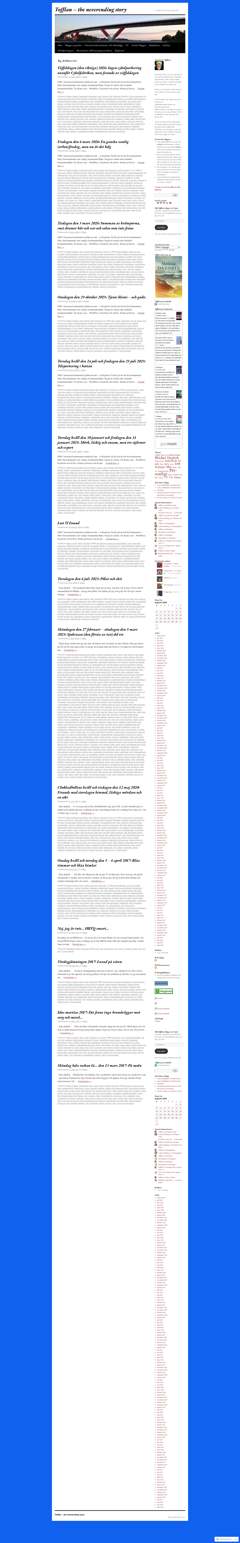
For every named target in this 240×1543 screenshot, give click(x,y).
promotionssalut (105, 500)
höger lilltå (125, 697)
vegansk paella (138, 915)
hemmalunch (75, 188)
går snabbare (137, 261)
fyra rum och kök (103, 482)
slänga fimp (125, 749)
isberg (117, 333)
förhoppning (105, 1042)
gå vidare (136, 1042)
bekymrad (61, 890)
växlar (76, 774)
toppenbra (77, 999)
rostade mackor (106, 203)
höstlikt (84, 109)
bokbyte (74, 101)
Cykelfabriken (99, 101)
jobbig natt (70, 114)
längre (81, 1047)
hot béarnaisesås (104, 404)
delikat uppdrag (115, 890)
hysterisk (61, 832)
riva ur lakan (90, 203)
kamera (116, 989)
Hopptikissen (109, 109)
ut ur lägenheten (87, 769)
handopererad (74, 697)
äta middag (79, 820)
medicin (96, 724)
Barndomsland (63, 472)
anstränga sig (79, 1088)
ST (144, 949)
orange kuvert (132, 732)
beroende (86, 546)
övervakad (116, 175)
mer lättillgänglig (115, 558)
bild (96, 669)
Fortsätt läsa (112, 463)
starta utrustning (125, 126)
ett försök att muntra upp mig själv (106, 180)
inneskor (111, 266)
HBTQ (90, 170)
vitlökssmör (98, 427)
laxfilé (87, 492)
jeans (137, 404)
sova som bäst (93, 126)
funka (105, 987)
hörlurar (141, 697)
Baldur (139, 321)
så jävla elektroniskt (65, 747)
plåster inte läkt (105, 737)
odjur (84, 732)
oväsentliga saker (123, 274)
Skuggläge (111, 749)
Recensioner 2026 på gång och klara (94, 50)
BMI (85, 672)
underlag (140, 129)
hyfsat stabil (90, 487)
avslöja (131, 251)
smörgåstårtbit (132, 419)
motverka (68, 198)
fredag (121, 183)
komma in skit (107, 709)
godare (75, 264)
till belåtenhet (115, 764)
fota (98, 106)
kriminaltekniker (117, 114)
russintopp (94, 744)
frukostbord (128, 183)
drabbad (75, 548)
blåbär (86, 394)
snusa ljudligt (63, 754)
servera (101, 502)
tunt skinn (122, 767)
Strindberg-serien (123, 759)
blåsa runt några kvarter (66, 672)
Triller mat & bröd (93, 507)
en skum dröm (99, 399)
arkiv (89, 601)
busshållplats (63, 326)
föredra (135, 326)
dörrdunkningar (136, 822)
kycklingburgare (85, 712)
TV (131, 170)
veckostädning (71, 850)
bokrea (97, 672)
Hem (60, 45)
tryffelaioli (108, 767)
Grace (105, 402)
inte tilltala (70, 556)
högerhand (133, 697)
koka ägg (83, 709)
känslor (118, 556)
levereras (95, 193)
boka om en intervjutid (97, 178)
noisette (87, 497)
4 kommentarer (69, 512)
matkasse (122, 722)
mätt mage (86, 195)
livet (65, 611)
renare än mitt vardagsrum (89, 840)
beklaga (78, 546)
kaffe (108, 190)
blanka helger (127, 472)
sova (70, 422)
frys (64, 402)
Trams (105, 251)
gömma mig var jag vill (132, 482)
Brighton (92, 394)
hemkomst (76, 699)
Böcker (69, 96)
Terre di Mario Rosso (130, 208)
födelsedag (83, 987)
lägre (139, 712)
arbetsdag (105, 470)
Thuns (83, 424)
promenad (131, 121)
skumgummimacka (94, 279)
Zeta (59, 918)
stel (142, 757)
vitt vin (73, 213)
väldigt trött (87, 772)
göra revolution (95, 606)
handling (116, 553)
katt (83, 609)
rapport (60, 276)
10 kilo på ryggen (131, 389)
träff (113, 913)
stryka (133, 759)
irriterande (90, 989)
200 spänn (93, 657)
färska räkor (107, 684)
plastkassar (125, 994)
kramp (96, 609)
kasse (70, 707)
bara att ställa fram (123, 392)
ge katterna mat (108, 606)
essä (129, 548)
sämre (123, 744)
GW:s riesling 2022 (79, 485)
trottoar (101, 767)
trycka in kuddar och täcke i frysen (70, 210)
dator (132, 677)
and (129, 543)
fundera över (101, 261)
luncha (66, 719)
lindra (102, 193)
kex (120, 707)
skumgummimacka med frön (89, 343)
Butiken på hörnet (71, 475)
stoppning (106, 759)
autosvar (108, 601)
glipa (139, 692)
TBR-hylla (117, 208)
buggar (107, 984)
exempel (135, 548)
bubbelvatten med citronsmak (123, 674)
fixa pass (120, 1042)
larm (135, 712)
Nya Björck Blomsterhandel (106, 198)
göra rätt (105, 692)
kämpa (138, 989)
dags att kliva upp (118, 394)
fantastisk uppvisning (102, 825)
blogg (96, 1040)
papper (124, 837)
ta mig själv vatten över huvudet (125, 1052)
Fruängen (78, 689)
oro (67, 734)
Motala (96, 414)
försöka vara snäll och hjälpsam (113, 259)
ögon (90, 175)
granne (60, 694)
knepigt (98, 336)
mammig (82, 722)
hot (83, 487)
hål (91, 185)
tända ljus (130, 505)
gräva (66, 694)
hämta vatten (76, 109)
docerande (67, 548)
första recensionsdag (100, 183)
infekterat (80, 702)
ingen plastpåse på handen (118, 702)
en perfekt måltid (87, 399)
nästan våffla (129, 119)
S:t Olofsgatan (117, 203)
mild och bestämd (64, 903)
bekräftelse (99, 472)
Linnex (138, 492)
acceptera (117, 982)
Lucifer (70, 611)
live (142, 835)
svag (112, 762)
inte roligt (91, 704)
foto (116, 183)
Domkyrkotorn (63, 825)
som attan (109, 754)
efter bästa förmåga (116, 682)
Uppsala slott (115, 348)
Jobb (99, 96)
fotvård (60, 482)
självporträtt (84, 205)
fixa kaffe (124, 399)
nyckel (72, 732)
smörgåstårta (121, 205)
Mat (110, 96)
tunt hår (74, 284)
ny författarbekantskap (131, 558)
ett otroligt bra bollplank (93, 893)
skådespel (66, 842)
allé (59, 601)
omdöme (101, 497)
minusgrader (62, 727)
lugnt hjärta (71, 412)
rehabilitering (93, 742)
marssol (94, 722)
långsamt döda (92, 900)
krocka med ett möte (131, 114)
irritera (97, 704)
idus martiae (106, 1045)
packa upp (65, 341)
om (88, 732)
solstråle (102, 754)
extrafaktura (100, 604)
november (85, 994)
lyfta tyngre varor (104, 719)
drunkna (65, 604)
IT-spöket (115, 898)
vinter (114, 774)
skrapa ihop (115, 419)
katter (79, 707)
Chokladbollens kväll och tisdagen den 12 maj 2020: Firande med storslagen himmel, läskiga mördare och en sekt (100, 792)
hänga (122, 606)
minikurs (109, 611)
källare (96, 707)
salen (118, 744)
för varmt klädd (122, 684)
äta (135, 321)
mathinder (120, 900)
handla (116, 402)
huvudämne (138, 830)
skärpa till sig (62, 279)
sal (86, 276)
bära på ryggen (112, 667)
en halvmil (89, 104)
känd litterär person (135, 832)
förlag (89, 183)
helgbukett (66, 188)
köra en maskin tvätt (101, 407)
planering (98, 561)
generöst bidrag (136, 827)
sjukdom (141, 276)
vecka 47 (69, 351)
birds (62, 822)
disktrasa (94, 679)
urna (123, 507)
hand (122, 694)
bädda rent (131, 175)
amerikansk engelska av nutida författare (112, 543)
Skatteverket (82, 997)
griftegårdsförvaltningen (86, 1045)
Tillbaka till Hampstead (94, 424)
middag (88, 338)
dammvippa (125, 677)
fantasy (120, 104)
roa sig (90, 502)
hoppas (123, 553)
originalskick (99, 905)
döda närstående (127, 546)
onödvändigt (101, 732)
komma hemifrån (94, 709)
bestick (66, 669)
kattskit (90, 707)
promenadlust (113, 739)
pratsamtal (68, 997)
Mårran (86, 495)
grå (109, 987)
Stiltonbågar (86, 759)
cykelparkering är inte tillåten (116, 101)
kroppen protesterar (106, 609)
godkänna (72, 1045)
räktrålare (141, 739)
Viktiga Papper (63, 1002)
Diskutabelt (83, 96)
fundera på (111, 261)
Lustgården (74, 719)
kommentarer (62, 492)
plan (96, 500)
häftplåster (84, 697)
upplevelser (86, 566)
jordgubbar (102, 190)
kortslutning (88, 409)
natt (138, 727)
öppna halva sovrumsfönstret (85, 392)
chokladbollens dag (108, 822)
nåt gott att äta (105, 414)
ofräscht (94, 497)
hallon (110, 402)
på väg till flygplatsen (73, 417)
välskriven (102, 566)
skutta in (105, 279)
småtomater (97, 752)
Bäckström (117, 820)
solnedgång (93, 754)
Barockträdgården (81, 323)
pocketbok (134, 994)
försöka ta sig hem (64, 106)
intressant (79, 556)
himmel (76, 898)
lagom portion (113, 712)
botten (89, 890)
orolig (71, 734)
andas (118, 321)
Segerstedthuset (131, 276)
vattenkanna (139, 769)
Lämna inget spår (104, 116)
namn (114, 837)
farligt (130, 326)
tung (66, 915)
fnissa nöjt (138, 480)
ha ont (101, 694)
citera (118, 822)
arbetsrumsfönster (80, 173)
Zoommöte (80, 213)
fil (109, 183)
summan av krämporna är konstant (71, 281)
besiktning (69, 1040)
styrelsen (81, 762)
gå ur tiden (107, 551)
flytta (112, 183)
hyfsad (82, 898)
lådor (104, 714)
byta (64, 677)
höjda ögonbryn (127, 485)
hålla (107, 697)
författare (72, 551)
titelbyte (119, 129)
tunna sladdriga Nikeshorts (131, 424)
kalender (106, 832)
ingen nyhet (77, 111)
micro (115, 724)
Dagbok (75, 96)
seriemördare (95, 747)
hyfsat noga (119, 699)
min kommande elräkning (100, 195)
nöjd (130, 903)
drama (119, 254)
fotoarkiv (121, 604)
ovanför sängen (94, 734)
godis (60, 331)
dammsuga (115, 677)
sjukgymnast (66, 124)
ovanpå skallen (114, 905)
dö (120, 546)
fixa (109, 399)
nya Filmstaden (63, 732)
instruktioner (106, 898)
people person (68, 500)
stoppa (87, 845)
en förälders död (96, 548)
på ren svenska (136, 274)
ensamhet (69, 684)
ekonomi (61, 987)
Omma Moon (128, 198)
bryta (133, 601)
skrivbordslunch (124, 124)
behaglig (93, 1088)
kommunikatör (97, 114)
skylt (132, 124)
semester (94, 419)
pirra (92, 500)
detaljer (138, 546)
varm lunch (118, 915)
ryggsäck (138, 417)
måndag (73, 119)
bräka (137, 672)
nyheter (78, 732)
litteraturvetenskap (133, 835)
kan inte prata (89, 490)
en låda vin (129, 178)
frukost (92, 261)
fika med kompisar (115, 687)
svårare (97, 563)
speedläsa (104, 126)
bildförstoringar (71, 890)
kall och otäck (78, 490)
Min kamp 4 (126, 992)
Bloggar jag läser (73, 45)
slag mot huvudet (107, 343)
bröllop (102, 546)
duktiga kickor (81, 825)
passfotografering (64, 908)
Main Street (80, 412)
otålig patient (82, 734)
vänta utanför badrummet (132, 772)
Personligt (117, 96)
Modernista (101, 119)
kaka (100, 832)
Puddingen (130, 341)
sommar (127, 754)
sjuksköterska (124, 747)
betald (128, 601)
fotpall (127, 687)
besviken (125, 820)
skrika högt (96, 749)
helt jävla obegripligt (137, 606)
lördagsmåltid (63, 717)
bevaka (88, 1040)
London (143, 193)
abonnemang (108, 982)
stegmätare (141, 279)
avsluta (122, 470)
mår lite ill (80, 119)
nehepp (121, 949)
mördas (123, 1047)
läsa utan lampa (116, 269)
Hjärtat (110, 264)
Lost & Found (68, 523)
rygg (95, 502)
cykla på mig (84, 254)
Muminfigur (79, 497)
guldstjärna (83, 830)
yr (117, 351)
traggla (60, 1055)
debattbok (69, 679)
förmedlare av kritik (65, 895)
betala (86, 669)
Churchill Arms (79, 677)
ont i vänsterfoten (124, 338)
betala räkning (78, 1040)
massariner (102, 722)
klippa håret (67, 269)
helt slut (117, 331)
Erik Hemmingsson (81, 684)
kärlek (134, 898)
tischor (136, 764)
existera (142, 548)
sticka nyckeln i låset (73, 759)
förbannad (132, 825)
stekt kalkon (77, 422)
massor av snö (112, 722)
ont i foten (137, 198)
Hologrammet (118, 264)
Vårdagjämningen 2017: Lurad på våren (90, 961)
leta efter (77, 558)
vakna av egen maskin (117, 769)
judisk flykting (97, 556)
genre (127, 551)
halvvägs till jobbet (88, 331)
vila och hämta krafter (97, 774)
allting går (138, 657)
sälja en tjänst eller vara (115, 276)
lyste (113, 719)
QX (135, 739)
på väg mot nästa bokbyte (106, 341)
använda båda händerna (67, 662)
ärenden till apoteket (136, 662)
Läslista (166, 45)
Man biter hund (63, 119)
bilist (100, 669)
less (89, 193)
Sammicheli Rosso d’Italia (72, 419)
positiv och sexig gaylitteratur (87, 908)
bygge (60, 677)
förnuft (113, 1042)
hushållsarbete (128, 830)
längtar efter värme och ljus (108, 492)
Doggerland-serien (118, 679)
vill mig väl (109, 510)
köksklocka (139, 266)
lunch (141, 116)
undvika (107, 348)
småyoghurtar (108, 752)
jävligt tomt (87, 556)
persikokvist (85, 500)
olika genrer (86, 121)
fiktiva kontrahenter (75, 827)
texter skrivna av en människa (104, 129)
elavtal (127, 682)
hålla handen (115, 697)
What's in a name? (95, 850)
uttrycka (98, 1055)
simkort (81, 614)
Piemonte (117, 200)
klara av (139, 707)
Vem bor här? (83, 850)
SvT (110, 1052)
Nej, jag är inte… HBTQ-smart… (83, 928)
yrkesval (106, 850)
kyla (93, 712)
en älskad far (84, 548)
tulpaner (87, 210)
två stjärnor (135, 767)
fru (101, 551)
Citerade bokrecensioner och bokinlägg (104, 45)
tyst (114, 847)
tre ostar (117, 424)
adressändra (127, 982)
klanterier (126, 707)
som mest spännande (79, 126)
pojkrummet (62, 840)
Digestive (115, 397)
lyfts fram (72, 837)
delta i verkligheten (112, 475)
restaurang (103, 742)
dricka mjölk (80, 326)
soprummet (97, 505)
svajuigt (115, 346)
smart (140, 949)
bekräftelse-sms (130, 667)
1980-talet (61, 392)
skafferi (75, 124)
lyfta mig (131, 269)
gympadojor (91, 264)
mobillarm (92, 119)
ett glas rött (124, 180)
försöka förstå (63, 827)
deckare (114, 984)
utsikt (123, 348)
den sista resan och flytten (67, 477)
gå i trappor (69, 185)
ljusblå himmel (117, 193)
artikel (100, 99)
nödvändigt (103, 729)
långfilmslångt (138, 409)
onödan (91, 905)
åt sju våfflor (128, 99)
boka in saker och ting (123, 323)
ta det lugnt (124, 422)
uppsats (94, 566)
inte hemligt (130, 266)
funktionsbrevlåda (64, 606)
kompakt (61, 558)
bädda (123, 175)
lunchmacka (103, 900)
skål (130, 1050)
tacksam (70, 764)
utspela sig (79, 427)
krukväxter (79, 992)
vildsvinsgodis (79, 351)
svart (122, 762)
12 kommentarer (67, 951)
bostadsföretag (83, 101)
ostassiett (124, 414)
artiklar (94, 601)
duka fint (112, 477)
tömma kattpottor (91, 764)
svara (135, 614)
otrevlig (87, 200)
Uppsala (83, 915)
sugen (88, 762)
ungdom (119, 847)
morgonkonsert (105, 837)
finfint (90, 987)
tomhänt (61, 767)
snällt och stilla (80, 842)
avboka (120, 99)
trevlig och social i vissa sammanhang (72, 507)
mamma (61, 722)
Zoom (112, 850)
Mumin (71, 497)
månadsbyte (62, 338)
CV (127, 45)
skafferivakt (62, 749)
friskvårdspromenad (75, 482)
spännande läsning (96, 757)
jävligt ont (111, 704)
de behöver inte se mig (95, 475)
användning (65, 601)
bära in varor (101, 667)
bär (131, 392)
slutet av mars (87, 752)
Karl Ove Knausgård (127, 989)
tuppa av (80, 348)
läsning (70, 714)
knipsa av (65, 709)
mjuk (97, 837)
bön (62, 1040)
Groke (69, 485)
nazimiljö (77, 994)
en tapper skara (74, 604)
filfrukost (93, 106)
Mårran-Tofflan (95, 495)
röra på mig (74, 742)
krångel (72, 992)
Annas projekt (127, 817)
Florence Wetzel (83, 551)
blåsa (141, 669)
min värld (136, 495)
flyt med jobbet (127, 480)
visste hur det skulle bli (122, 510)
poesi (117, 121)
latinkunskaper (99, 269)
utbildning (61, 850)
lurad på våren (96, 992)
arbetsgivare (93, 662)
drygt (94, 682)
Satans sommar (99, 276)
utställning (98, 769)
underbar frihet (66, 769)
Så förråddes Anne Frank (136, 744)
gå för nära (83, 692)
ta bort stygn (140, 762)
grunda (85, 694)
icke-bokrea (71, 702)
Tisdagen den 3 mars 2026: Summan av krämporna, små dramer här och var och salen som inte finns (99, 225)
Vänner (113, 389)
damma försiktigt (104, 677)
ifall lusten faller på (125, 487)
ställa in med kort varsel (89, 346)
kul (73, 1047)
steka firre (111, 505)
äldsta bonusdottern (75, 984)
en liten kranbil (83, 256)
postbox (123, 121)
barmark (83, 667)
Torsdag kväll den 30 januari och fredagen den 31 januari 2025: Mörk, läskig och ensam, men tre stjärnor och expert (102, 442)
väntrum (61, 774)
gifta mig (61, 553)
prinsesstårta (90, 739)
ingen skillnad (76, 704)
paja (122, 905)
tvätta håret (62, 427)
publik (129, 200)
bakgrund (94, 820)
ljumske (70, 495)
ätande (111, 888)
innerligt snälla (66, 490)
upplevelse (127, 847)
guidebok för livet (105, 553)
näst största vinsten (123, 271)
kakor (60, 707)
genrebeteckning (136, 551)
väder (67, 131)
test (91, 129)
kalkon (64, 707)
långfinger (114, 714)
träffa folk (87, 767)
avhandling (62, 546)
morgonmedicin (87, 414)
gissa (60, 264)
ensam (104, 104)
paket (92, 994)
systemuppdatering (82, 129)
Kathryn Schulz (109, 556)
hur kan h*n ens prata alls (77, 266)
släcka (123, 419)
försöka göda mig (64, 687)
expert (97, 949)
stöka (104, 505)
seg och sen (66, 205)
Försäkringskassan (136, 684)
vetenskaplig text (101, 131)
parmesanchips (106, 734)
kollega (60, 1047)
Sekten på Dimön (135, 840)
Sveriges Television (95, 1052)
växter (74, 510)
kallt (112, 190)
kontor (72, 900)
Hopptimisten (120, 109)
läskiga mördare (115, 835)
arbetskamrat (82, 601)
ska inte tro (131, 502)
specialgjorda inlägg (117, 279)
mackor (135, 719)
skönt (100, 124)
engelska (97, 104)
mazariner (88, 724)
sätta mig (61, 343)
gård (99, 692)
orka (133, 338)
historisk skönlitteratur (96, 109)
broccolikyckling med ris (67, 674)
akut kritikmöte (120, 885)
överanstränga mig (99, 664)
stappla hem (113, 126)
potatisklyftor (95, 417)
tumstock (94, 847)
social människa (74, 754)
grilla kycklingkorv (73, 331)
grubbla (115, 987)
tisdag (130, 281)
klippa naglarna (127, 407)
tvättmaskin (108, 847)
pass (65, 1050)
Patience (61, 417)
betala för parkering (137, 820)
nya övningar (67, 121)
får (58, 551)
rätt (59, 742)
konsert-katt (83, 835)
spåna (109, 842)
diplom (80, 477)
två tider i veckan (129, 129)
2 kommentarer (125, 351)
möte (114, 495)
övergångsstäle (112, 664)
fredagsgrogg (68, 689)
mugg (133, 727)
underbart (77, 769)
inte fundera (120, 266)
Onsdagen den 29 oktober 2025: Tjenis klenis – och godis (102, 297)
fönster (137, 104)
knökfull (137, 407)
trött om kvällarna (64, 348)
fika (120, 480)
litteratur (135, 116)
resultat (130, 742)
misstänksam (62, 994)
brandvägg (103, 1040)
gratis (64, 830)
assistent (101, 601)
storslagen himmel (98, 845)
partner (91, 561)
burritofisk (139, 674)
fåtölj (109, 480)
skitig (90, 749)
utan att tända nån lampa (121, 210)
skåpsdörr (68, 343)
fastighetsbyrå (129, 104)
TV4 (70, 1055)
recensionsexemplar (68, 203)
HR (98, 699)
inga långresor (90, 702)
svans (117, 762)
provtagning (128, 739)
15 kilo (141, 389)
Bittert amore (76, 178)
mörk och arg (106, 495)
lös (82, 717)
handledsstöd (63, 697)
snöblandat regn (139, 752)
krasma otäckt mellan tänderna (105, 409)
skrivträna (82, 279)
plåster (96, 737)
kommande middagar (65, 409)
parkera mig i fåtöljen (137, 414)
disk (121, 397)
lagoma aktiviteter (125, 712)
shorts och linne (104, 419)
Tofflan (84, 77)
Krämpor (105, 96)
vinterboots (121, 774)
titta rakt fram (139, 346)
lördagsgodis (133, 714)
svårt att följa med (107, 563)
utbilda (135, 847)
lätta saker (87, 714)
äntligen (125, 662)
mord (129, 1047)
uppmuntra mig (105, 210)
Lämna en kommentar (117, 131)
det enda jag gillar (96, 254)
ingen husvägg (90, 333)
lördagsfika (123, 714)
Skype (106, 997)
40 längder (121, 599)
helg (59, 188)
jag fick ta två (125, 333)
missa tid (75, 903)
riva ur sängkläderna (79, 502)
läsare (71, 558)
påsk (110, 994)
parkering (104, 994)
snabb (116, 752)
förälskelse (64, 551)
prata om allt (133, 737)
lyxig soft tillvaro (126, 719)
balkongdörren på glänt (106, 392)
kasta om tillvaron (117, 832)
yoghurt (73, 777)
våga (91, 427)
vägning (79, 772)
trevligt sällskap (121, 913)
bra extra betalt (70, 822)
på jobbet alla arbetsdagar (86, 341)
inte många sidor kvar (91, 111)
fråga (139, 687)
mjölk (81, 903)
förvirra (85, 895)
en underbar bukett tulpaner (74, 180)
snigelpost (129, 997)
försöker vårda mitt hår (134, 259)
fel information (111, 604)
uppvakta (96, 999)
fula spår (93, 482)
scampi (79, 747)
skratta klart (107, 124)
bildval (118, 472)
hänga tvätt (137, 402)
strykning (61, 913)
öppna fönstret (98, 175)
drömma (72, 825)
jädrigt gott (61, 114)
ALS (127, 885)
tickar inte (123, 281)
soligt (128, 205)
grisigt (79, 694)
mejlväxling (141, 900)
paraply (120, 611)
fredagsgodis (88, 328)
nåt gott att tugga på (90, 729)
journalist (78, 114)
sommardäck (62, 1052)
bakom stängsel (139, 99)
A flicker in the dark (115, 657)
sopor (133, 754)
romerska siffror (78, 276)
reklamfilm (68, 276)
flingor (130, 399)
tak (75, 764)
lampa (84, 900)
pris (97, 739)
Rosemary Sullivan (82, 744)
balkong (115, 601)
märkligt (106, 558)
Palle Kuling (129, 905)
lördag (73, 193)
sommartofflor (73, 1052)
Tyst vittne (70, 427)
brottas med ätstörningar (85, 674)
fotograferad (85, 261)
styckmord (68, 762)
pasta (74, 908)
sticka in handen (133, 910)
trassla (66, 1055)
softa (124, 614)
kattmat (84, 707)
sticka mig (61, 759)
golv (64, 331)
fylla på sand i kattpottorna (105, 689)
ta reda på (133, 422)
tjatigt (142, 764)
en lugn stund (91, 326)
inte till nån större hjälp (124, 111)
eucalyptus (133, 180)
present (71, 1050)
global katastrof (82, 553)
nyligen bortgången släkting (77, 905)
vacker (102, 915)
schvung (85, 747)
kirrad (116, 490)
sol (87, 754)
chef (59, 604)
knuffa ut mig (74, 709)
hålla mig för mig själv (112, 485)
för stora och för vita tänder (75, 259)
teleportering (71, 424)
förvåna (115, 480)
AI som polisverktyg (136, 96)
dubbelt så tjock (133, 984)
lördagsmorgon (74, 717)
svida (133, 845)
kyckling (75, 712)
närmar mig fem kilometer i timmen (102, 271)
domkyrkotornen (110, 254)
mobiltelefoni (83, 271)
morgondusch (63, 497)
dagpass (94, 677)
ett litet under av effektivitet (74, 893)
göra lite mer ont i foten (122, 106)
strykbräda (140, 759)
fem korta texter (77, 106)
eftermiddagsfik (134, 397)
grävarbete (62, 485)
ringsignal (121, 908)
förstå (80, 895)
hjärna (98, 1045)
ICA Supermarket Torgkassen (133, 188)
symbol (117, 563)
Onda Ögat (92, 274)
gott (143, 692)
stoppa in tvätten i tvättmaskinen (75, 208)
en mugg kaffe (102, 326)
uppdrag (76, 915)
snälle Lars (69, 346)
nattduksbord (62, 729)
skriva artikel (62, 505)
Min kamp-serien (137, 992)
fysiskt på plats (83, 606)
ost (75, 734)
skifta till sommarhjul (95, 997)
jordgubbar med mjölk (66, 407)
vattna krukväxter (132, 507)
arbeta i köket (82, 662)
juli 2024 (78, 407)
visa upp (137, 774)
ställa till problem (64, 845)
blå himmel (121, 669)
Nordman (133, 729)
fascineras (114, 825)
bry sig (97, 674)
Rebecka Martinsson (82, 1050)
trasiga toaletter (77, 767)
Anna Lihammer (138, 982)
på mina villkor (131, 497)
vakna (105, 769)
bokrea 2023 (106, 672)
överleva (108, 175)
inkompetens (81, 989)
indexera (61, 190)
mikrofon (117, 992)
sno (135, 997)
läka (143, 712)
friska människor (100, 328)
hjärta (66, 989)
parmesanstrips (119, 734)
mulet (92, 903)
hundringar (105, 699)
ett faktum (89, 180)
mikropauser (127, 495)
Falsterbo (103, 480)
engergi (60, 893)
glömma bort (132, 692)
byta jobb (82, 475)
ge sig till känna (118, 551)
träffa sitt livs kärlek (68, 566)
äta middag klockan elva (72, 664)
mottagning (119, 119)
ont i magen (69, 200)
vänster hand (107, 772)
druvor (89, 682)
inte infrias (115, 1045)
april (59, 984)
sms (139, 419)
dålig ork (71, 326)
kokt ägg (126, 190)
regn (59, 124)
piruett (124, 200)
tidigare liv (106, 764)
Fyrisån (74, 606)
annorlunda (92, 99)
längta (60, 714)
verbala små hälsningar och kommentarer (122, 566)
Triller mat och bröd (83, 847)
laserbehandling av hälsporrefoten (84, 116)
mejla (103, 611)
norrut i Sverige (89, 198)
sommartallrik (63, 422)
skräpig (143, 502)
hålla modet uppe (100, 185)
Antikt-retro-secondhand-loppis (78, 467)
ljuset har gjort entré (131, 193)
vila (127, 616)
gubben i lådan (72, 830)
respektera (81, 203)
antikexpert (86, 470)
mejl (86, 119)
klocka (140, 898)
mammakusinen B (71, 722)
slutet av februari (75, 752)
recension (139, 121)
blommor (85, 178)
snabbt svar (124, 752)
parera (72, 341)
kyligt (98, 712)
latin (77, 1047)
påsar (110, 200)
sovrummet (67, 757)
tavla (78, 764)
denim (72, 397)
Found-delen (94, 551)
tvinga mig (94, 210)
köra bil (76, 336)
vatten (86, 427)
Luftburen (77, 611)
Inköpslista (154, 45)
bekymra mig (109, 323)
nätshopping (77, 198)
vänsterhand (117, 772)
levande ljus (126, 116)
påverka (74, 737)
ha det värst (62, 898)
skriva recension (95, 205)
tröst (93, 767)
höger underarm (111, 830)
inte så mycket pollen (107, 111)
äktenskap (71, 546)
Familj (74, 543)
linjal (124, 835)
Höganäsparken (114, 185)
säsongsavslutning (79, 910)
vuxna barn (98, 351)
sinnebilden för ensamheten (115, 502)
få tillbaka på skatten (78, 183)
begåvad (139, 175)
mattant (60, 724)
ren (77, 840)
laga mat (104, 712)
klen (81, 336)
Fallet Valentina (93, 480)
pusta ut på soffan (112, 417)
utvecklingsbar (107, 616)
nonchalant (137, 903)
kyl (127, 409)
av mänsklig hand (110, 99)
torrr (70, 847)
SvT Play (104, 422)
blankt (114, 669)
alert (113, 321)
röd (62, 742)
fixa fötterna (115, 399)
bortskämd (130, 672)
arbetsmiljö (125, 321)
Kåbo (102, 707)
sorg (70, 563)
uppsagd (89, 999)
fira (84, 827)
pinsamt (128, 949)
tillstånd (93, 913)
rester (125, 742)
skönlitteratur (93, 124)
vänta (129, 915)
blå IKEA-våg (78, 394)
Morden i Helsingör (73, 414)
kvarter (60, 712)
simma (103, 747)
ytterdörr (79, 777)
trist (83, 999)
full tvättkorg (111, 328)
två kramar (82, 284)
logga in (118, 717)
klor (144, 1045)
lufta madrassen (64, 195)
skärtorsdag (82, 124)
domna (83, 682)
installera (97, 898)
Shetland (75, 205)
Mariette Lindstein (83, 837)
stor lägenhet (120, 505)
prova (103, 417)
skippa (75, 343)
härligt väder (123, 987)
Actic (136, 599)
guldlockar (83, 264)
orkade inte (116, 414)
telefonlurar (81, 913)
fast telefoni (107, 893)
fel (103, 687)
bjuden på (107, 669)
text (59, 566)
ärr (58, 664)
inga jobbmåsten (71, 190)
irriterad (104, 704)
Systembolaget (113, 422)
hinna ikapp (85, 188)
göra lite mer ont (106, 106)
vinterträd (129, 774)
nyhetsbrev (62, 905)
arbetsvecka (114, 470)
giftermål (68, 553)
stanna (76, 346)
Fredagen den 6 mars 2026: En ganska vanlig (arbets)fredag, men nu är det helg (93, 144)
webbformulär (75, 619)
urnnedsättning (93, 915)
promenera (121, 341)
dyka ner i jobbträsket (129, 1040)
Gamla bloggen (138, 45)
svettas (105, 1052)
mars (88, 722)
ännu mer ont (73, 175)
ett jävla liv (134, 477)
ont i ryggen (79, 200)
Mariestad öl (90, 412)
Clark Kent (125, 822)
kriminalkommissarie (96, 835)
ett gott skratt (112, 104)
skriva (115, 124)
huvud (112, 699)
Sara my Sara (117, 561)
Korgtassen (134, 190)
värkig (70, 774)
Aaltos (125, 657)
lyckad (95, 719)
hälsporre (66, 109)
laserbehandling (64, 116)
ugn (101, 348)
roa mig (71, 744)
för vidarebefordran (135, 893)
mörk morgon (73, 338)
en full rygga (135, 682)
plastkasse (86, 417)
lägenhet (93, 492)
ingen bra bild (67, 111)
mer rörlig (108, 724)
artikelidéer (100, 173)
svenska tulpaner (94, 208)
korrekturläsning (79, 269)
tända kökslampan (91, 281)
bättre (121, 667)
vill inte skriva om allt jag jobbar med (77, 286)
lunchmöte (98, 1047)
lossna (135, 717)
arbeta (73, 601)
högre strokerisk (101, 331)
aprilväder (85, 888)
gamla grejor (62, 692)
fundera (91, 689)
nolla (127, 729)
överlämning (137, 888)
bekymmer (141, 667)
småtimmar (104, 910)
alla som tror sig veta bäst (77, 99)
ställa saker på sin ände (134, 842)
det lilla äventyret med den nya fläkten (96, 397)
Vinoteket (66, 213)
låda (99, 714)
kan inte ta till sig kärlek (104, 490)
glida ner (140, 328)
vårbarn (127, 999)
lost (89, 558)
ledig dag (79, 193)
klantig (132, 707)
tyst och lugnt (94, 348)
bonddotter (95, 546)
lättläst (94, 714)
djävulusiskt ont (104, 679)
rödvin (134, 200)
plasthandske (88, 737)
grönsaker (72, 694)
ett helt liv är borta (71, 987)
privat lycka (107, 561)
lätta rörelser (78, 714)
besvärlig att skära (76, 669)
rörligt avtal (83, 742)
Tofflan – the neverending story (91, 9)
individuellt (131, 553)
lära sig (114, 116)
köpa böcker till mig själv (131, 556)
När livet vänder (113, 903)
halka (117, 694)
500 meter (130, 599)
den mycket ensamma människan (132, 475)
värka (123, 284)
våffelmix (73, 131)
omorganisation (81, 274)
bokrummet (116, 672)
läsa (119, 116)
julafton (109, 989)
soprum (134, 205)
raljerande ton (111, 908)
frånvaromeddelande (132, 604)
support (129, 614)
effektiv (106, 682)
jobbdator (93, 190)
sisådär (109, 747)
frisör (65, 482)
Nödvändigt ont (114, 729)
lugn (76, 495)
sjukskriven (134, 747)
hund (70, 333)
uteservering (96, 616)
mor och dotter (98, 727)
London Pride (127, 717)
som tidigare (118, 754)
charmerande (113, 546)
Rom (97, 203)
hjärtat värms (62, 609)
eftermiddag (62, 1042)
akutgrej (142, 599)
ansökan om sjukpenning (125, 659)
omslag (92, 732)
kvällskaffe (121, 409)
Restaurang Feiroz (115, 742)
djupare (111, 1040)
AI (127, 96)
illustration (89, 898)
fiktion (86, 106)
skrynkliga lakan (109, 205)
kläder (140, 1045)
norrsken (141, 729)
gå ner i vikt (92, 692)
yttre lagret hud (89, 777)
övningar (122, 664)
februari (98, 687)
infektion (81, 333)
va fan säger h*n (113, 284)
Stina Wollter (96, 759)
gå (77, 692)
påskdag (116, 994)
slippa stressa (63, 752)
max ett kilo (79, 724)
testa (71, 999)
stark (138, 757)
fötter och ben (63, 261)
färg (135, 256)
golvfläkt (99, 402)
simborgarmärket (71, 614)
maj (104, 1047)
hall (89, 830)
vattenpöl (61, 131)
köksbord (118, 190)
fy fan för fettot (72, 402)
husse (74, 333)
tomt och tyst (138, 281)
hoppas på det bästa (88, 699)
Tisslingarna (78, 616)
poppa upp (71, 840)
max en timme (69, 724)
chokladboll (95, 822)
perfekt (77, 500)
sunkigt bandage (97, 762)
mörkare (61, 271)
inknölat (72, 989)
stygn (75, 762)
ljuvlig (60, 837)
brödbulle (95, 890)
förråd (75, 895)
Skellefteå (83, 749)
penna (130, 837)
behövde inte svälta (65, 394)
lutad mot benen (86, 719)
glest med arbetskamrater (126, 328)
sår (74, 747)
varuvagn (129, 769)
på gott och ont (131, 734)
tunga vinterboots (64, 284)
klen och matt (89, 336)
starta (115, 842)
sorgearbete (77, 563)
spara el (75, 757)
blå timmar (82, 890)
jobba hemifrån (136, 333)
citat (91, 101)
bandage (76, 667)
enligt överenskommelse (117, 326)
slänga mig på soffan (123, 343)
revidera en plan (121, 1050)
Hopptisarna (130, 109)
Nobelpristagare (66, 50)
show (59, 842)
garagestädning (113, 827)
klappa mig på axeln (126, 490)
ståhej (140, 997)
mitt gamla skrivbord (99, 338)
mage (141, 719)
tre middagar (109, 424)
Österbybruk (112, 662)
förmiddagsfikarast (64, 328)
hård (102, 830)
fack (101, 949)
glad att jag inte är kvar (86, 402)
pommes (115, 737)
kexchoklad (87, 114)
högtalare (132, 987)
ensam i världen (73, 1042)
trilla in (73, 348)
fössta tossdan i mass (86, 687)
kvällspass (67, 712)
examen (90, 825)
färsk (125, 825)
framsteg (133, 687)
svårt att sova (130, 762)
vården (86, 774)
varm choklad (131, 348)
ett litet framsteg (95, 684)
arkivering (91, 173)
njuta (122, 729)
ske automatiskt (72, 749)
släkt (66, 563)
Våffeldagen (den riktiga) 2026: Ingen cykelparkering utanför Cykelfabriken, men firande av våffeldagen (100, 70)
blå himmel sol (91, 984)
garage (104, 827)
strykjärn (61, 762)
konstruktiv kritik (63, 900)
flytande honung (140, 399)
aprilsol (78, 888)
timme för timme (127, 764)
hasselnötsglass (126, 402)
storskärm (61, 999)
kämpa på (89, 609)
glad (64, 264)
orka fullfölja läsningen (73, 561)
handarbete (129, 694)
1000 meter (112, 599)
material (116, 1047)
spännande (83, 757)
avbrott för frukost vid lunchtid (116, 173)
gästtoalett (72, 692)
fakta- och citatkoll (79, 480)
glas (59, 830)
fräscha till (128, 1042)
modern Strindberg (85, 727)
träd (73, 847)
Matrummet (137, 722)
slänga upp (135, 749)
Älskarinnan (130, 470)
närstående (123, 903)
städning (121, 842)
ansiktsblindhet (67, 1088)
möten (67, 271)
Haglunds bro (109, 694)
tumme (115, 767)
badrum (87, 820)
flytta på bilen (92, 827)
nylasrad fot (77, 121)
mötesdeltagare (130, 900)
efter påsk (137, 890)
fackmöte (83, 1042)
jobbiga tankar (100, 989)
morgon (108, 727)
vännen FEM (97, 772)
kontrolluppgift (63, 992)
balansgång (131, 664)
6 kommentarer (101, 777)
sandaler (86, 419)
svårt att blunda (124, 845)
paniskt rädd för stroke (99, 200)
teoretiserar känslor (133, 563)
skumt (118, 749)
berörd (60, 669)
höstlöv (111, 331)
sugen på (108, 346)
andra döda (136, 543)
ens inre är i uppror (88, 604)
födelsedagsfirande (120, 893)
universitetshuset (92, 284)
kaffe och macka (125, 898)
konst (115, 709)
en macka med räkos (72, 399)
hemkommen (67, 699)
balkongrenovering (65, 667)
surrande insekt (112, 845)
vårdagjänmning (137, 999)
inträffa (76, 832)
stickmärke (80, 845)
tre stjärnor (142, 505)
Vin (133, 170)
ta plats (67, 616)
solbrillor (112, 910)
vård (80, 774)
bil (93, 669)
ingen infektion (101, 702)
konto (144, 989)
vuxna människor (109, 351)
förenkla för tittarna (93, 259)
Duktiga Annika (127, 890)
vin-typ (108, 774)
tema (123, 563)
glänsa (69, 264)
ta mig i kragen (107, 208)
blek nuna (80, 672)
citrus (88, 677)
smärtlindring (140, 124)
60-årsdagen (102, 657)
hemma (100, 264)
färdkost (141, 180)
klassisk (138, 490)
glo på (87, 185)
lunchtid (78, 195)
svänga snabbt (124, 346)
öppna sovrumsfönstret (123, 888)
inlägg (105, 266)
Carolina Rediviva (72, 254)
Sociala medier (123, 170)
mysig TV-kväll (100, 903)
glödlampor (131, 895)
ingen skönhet (96, 266)
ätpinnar (86, 664)
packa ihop (96, 121)
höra (138, 987)
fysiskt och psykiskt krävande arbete (128, 689)
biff (91, 669)
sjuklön (115, 747)
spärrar (104, 842)
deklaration (122, 984)
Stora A (71, 129)
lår (58, 412)
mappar (94, 611)
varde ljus (109, 915)
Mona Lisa (110, 119)
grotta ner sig (93, 553)
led (85, 717)
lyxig (117, 719)
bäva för (100, 323)
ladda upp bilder (121, 609)
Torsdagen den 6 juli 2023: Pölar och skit (90, 578)
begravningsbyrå (64, 101)
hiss (105, 264)
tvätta (86, 348)
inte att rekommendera (105, 333)
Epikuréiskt (92, 96)
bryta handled (106, 674)
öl (73, 392)
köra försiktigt (115, 407)
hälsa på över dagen (96, 697)
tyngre (78, 566)
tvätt (143, 424)
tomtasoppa (106, 913)
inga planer (69, 832)
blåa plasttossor (132, 669)
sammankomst (131, 908)
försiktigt (74, 687)
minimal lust (134, 195)
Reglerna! (119, 50)
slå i (141, 749)
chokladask (111, 178)
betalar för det (110, 472)
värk (66, 774)
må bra (105, 412)
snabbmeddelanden (117, 997)
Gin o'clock (113, 692)
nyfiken (119, 198)
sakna (113, 744)
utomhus (103, 284)
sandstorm (104, 840)
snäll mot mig (87, 505)
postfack (61, 997)
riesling (68, 502)
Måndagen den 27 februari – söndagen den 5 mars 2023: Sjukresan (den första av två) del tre (98, 632)
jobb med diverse (86, 832)
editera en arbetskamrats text (134, 254)
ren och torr (130, 417)
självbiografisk (128, 561)
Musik (121, 467)
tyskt (141, 767)
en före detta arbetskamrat (67, 256)
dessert (79, 397)
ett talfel (130, 256)
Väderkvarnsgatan (64, 510)
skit (86, 614)
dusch (125, 397)
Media (141, 654)
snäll (131, 752)
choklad (70, 677)
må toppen (137, 336)
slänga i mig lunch (95, 614)
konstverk (107, 114)
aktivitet (60, 470)
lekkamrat (91, 717)
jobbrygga (69, 336)
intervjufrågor (139, 111)
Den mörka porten (134, 101)
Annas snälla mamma (107, 659)
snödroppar (62, 126)
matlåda (99, 412)
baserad (109, 820)
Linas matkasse (101, 717)
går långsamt (127, 261)
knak (59, 709)
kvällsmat (89, 269)
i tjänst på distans (74, 609)
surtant (107, 762)
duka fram (120, 178)
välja (124, 915)
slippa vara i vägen (110, 614)
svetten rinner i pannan (91, 422)
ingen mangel (83, 190)
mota (113, 727)
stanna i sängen (130, 757)
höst (126, 606)
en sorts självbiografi (111, 548)
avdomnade (102, 662)
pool (126, 611)
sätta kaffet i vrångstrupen (118, 840)
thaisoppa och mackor (111, 281)
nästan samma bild (75, 729)
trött (143, 208)
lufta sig (60, 719)
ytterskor (95, 286)
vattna (121, 999)
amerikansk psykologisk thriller (80, 659)
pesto (80, 737)
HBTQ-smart (108, 949)
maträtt (129, 722)
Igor (89, 266)
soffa (69, 126)
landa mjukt (106, 336)
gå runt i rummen (116, 482)
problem (102, 908)
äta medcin (83, 175)
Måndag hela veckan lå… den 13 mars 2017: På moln (100, 1065)
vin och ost (89, 351)
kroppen (81, 492)
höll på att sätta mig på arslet (131, 185)
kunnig (78, 900)
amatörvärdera (76, 470)
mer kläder (120, 412)
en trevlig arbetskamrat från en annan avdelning (108, 256)
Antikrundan (96, 470)
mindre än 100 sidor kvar (120, 195)
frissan (108, 895)
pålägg (67, 737)
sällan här (138, 341)
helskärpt (67, 487)
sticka (73, 845)
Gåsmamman (117, 895)
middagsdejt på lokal (132, 724)
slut (98, 910)
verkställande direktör (86, 131)
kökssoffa (108, 707)
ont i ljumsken (110, 274)
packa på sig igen (107, 121)
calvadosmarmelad (104, 394)
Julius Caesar (125, 1045)
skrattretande (73, 279)
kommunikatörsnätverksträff (68, 835)
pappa (85, 561)
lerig (86, 193)
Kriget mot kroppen (134, 709)
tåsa (82, 764)
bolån (123, 672)
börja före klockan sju (86, 472)
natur (119, 837)
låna (108, 714)
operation (110, 732)
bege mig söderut (64, 178)
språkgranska (130, 279)
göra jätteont (125, 827)
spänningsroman (110, 757)
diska (86, 477)
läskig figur (127, 492)
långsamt (118, 336)
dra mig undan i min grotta (98, 477)
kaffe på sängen (139, 704)
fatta (120, 825)
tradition (67, 767)
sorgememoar (88, 563)
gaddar (118, 261)
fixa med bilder (74, 261)
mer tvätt (81, 338)
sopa (89, 842)
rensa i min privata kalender (127, 500)
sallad (60, 419)
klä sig (60, 269)
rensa (114, 500)
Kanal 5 (134, 1045)
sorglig (138, 754)
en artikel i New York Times (74, 104)
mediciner (74, 271)
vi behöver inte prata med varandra (91, 510)
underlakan (116, 507)
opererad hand (120, 732)
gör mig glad (79, 185)
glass (117, 606)
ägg (131, 321)
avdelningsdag (122, 251)
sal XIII (90, 276)
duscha (60, 104)
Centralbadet (141, 601)
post (140, 994)
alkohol (69, 173)
